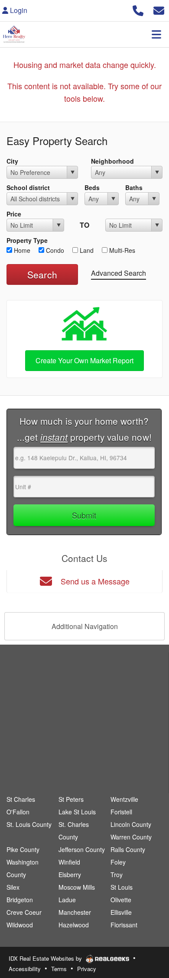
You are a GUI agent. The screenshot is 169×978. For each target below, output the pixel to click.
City (12, 161)
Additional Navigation (85, 626)
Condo (54, 250)
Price (13, 214)
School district (28, 187)
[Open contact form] (158, 9)
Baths (134, 187)
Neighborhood (112, 161)
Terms (59, 969)
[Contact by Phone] (138, 9)
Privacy (86, 969)
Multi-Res (121, 250)
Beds (92, 187)
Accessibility (25, 969)
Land (86, 250)
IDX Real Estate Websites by (46, 958)
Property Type (27, 240)
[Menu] (156, 34)
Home (21, 250)
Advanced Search (118, 273)
